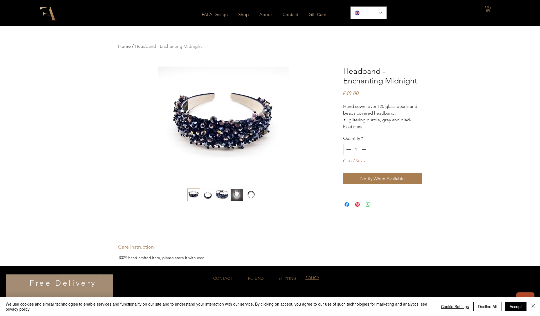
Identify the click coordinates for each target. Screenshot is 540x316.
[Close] (533, 306)
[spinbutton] (356, 149)
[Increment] (364, 149)
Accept (516, 306)
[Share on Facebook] (346, 204)
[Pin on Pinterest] (357, 204)
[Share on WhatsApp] (368, 204)
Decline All (487, 306)
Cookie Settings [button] (455, 306)
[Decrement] (348, 149)
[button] (488, 9)
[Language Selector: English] (368, 12)
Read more (353, 126)
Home (124, 46)
